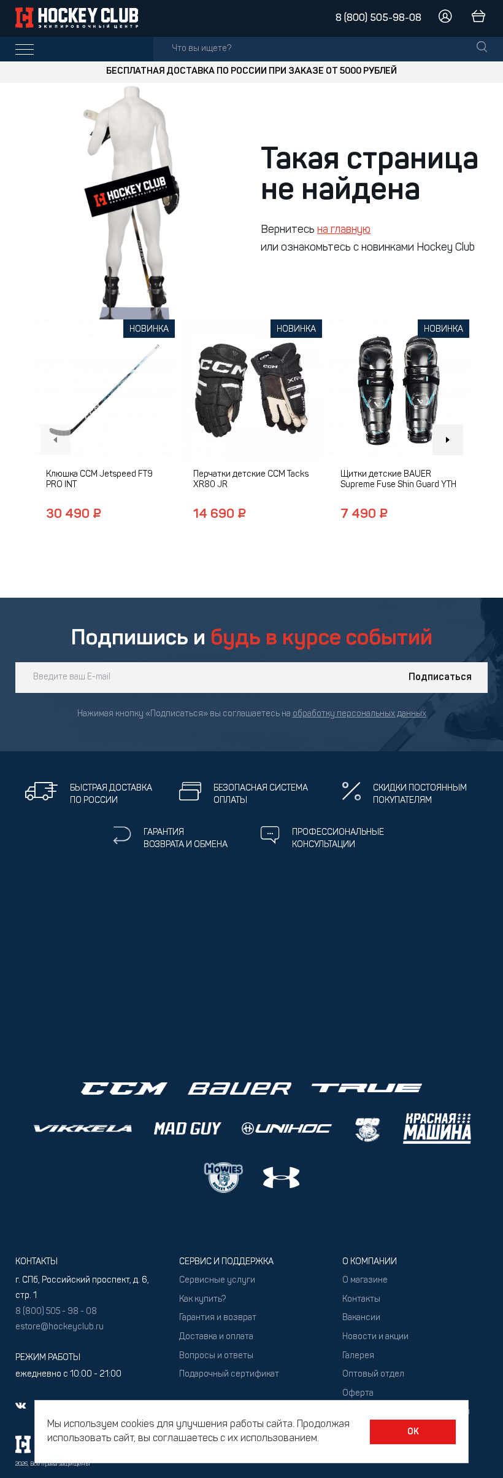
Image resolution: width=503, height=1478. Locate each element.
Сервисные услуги (217, 1280)
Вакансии (361, 1318)
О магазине (365, 1280)
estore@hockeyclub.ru (59, 1327)
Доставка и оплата (216, 1337)
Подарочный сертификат (229, 1374)
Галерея (358, 1356)
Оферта (358, 1393)
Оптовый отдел (373, 1374)
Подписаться (440, 677)
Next (447, 439)
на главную (344, 230)
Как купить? (202, 1299)
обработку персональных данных (359, 714)
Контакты (361, 1299)
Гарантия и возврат (217, 1318)
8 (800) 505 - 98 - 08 (56, 1311)
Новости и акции (375, 1337)
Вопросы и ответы (216, 1356)
